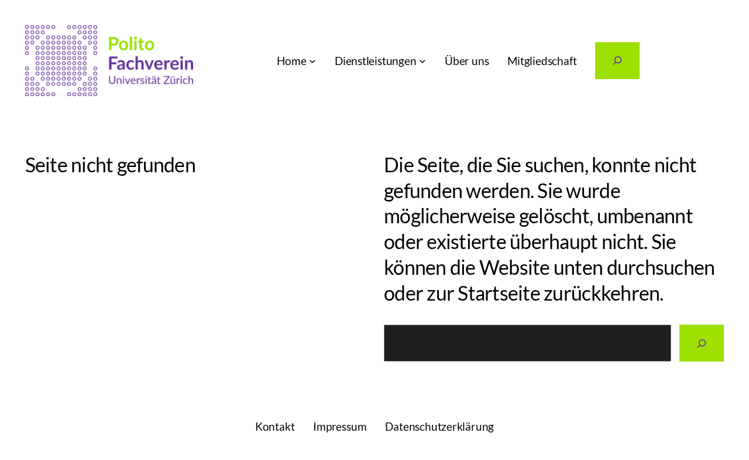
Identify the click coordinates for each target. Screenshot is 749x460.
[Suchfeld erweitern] (617, 60)
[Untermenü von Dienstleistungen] (422, 60)
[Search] (701, 343)
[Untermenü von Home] (312, 60)
